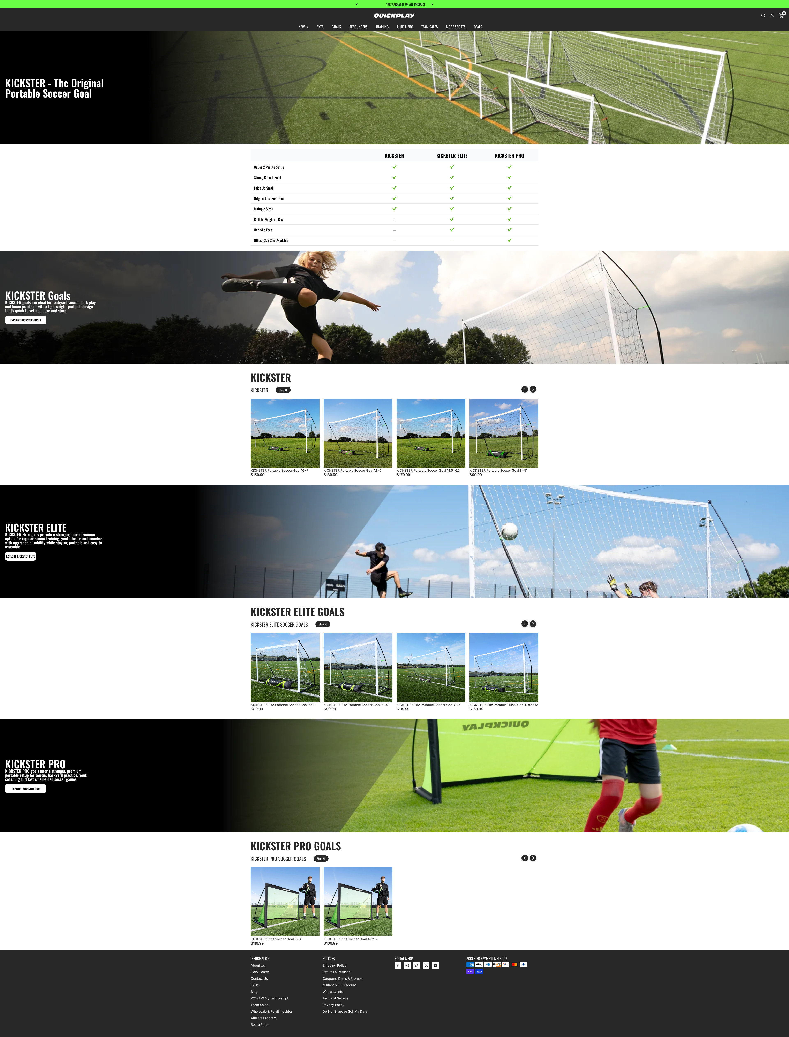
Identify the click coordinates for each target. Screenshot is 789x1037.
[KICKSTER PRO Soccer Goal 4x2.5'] (358, 935)
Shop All (283, 390)
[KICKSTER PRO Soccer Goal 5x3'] (285, 935)
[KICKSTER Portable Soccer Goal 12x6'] (358, 466)
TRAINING (382, 26)
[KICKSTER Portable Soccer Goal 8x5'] (503, 466)
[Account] (772, 15)
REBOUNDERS (358, 26)
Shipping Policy (334, 965)
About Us (258, 965)
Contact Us (259, 978)
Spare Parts (259, 1024)
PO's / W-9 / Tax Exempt (269, 998)
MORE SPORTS (456, 26)
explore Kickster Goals (25, 320)
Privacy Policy (333, 1005)
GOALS (336, 26)
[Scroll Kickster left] (524, 389)
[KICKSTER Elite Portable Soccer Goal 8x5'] (431, 701)
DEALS (478, 26)
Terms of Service (335, 998)
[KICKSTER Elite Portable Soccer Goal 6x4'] (358, 701)
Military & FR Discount (339, 985)
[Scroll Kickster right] (533, 389)
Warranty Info (333, 992)
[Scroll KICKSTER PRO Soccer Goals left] (524, 858)
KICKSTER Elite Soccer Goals (279, 624)
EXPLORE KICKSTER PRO (26, 788)
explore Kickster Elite (20, 556)
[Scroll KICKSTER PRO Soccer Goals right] (533, 858)
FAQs (254, 985)
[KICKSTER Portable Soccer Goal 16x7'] (285, 466)
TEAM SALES (429, 26)
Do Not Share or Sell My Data (345, 1011)
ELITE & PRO (405, 26)
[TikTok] (416, 966)
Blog (254, 992)
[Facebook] (397, 966)
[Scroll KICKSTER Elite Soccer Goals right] (533, 623)
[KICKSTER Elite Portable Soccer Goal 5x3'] (285, 701)
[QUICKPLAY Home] (394, 15)
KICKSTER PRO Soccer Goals (278, 858)
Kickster (259, 390)
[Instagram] (407, 966)
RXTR (320, 26)
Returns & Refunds (336, 972)
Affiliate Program (264, 1018)
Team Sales (259, 1005)
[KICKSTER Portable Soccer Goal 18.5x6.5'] (431, 466)
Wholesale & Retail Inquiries (272, 1011)
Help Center (260, 972)
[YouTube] (435, 966)
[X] (426, 966)
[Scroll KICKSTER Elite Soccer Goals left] (524, 623)
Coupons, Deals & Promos (342, 978)
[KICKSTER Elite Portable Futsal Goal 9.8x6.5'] (503, 701)
